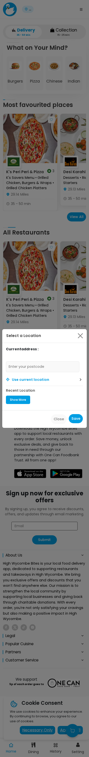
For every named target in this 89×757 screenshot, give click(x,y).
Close (59, 419)
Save (75, 418)
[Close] (80, 335)
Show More (18, 400)
